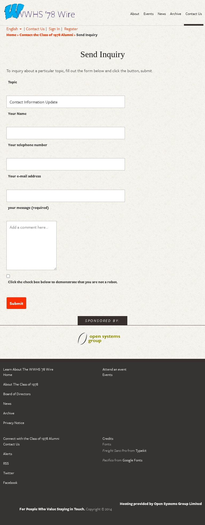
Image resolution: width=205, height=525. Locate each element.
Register (71, 29)
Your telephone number (27, 144)
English (12, 29)
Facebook (10, 482)
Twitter (8, 473)
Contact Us (35, 29)
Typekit (141, 450)
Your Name (17, 113)
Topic (12, 82)
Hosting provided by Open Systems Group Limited (161, 503)
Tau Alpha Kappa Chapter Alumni (40, 12)
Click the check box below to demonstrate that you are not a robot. (63, 281)
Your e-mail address (24, 176)
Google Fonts (132, 460)
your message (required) (28, 207)
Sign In (54, 29)
